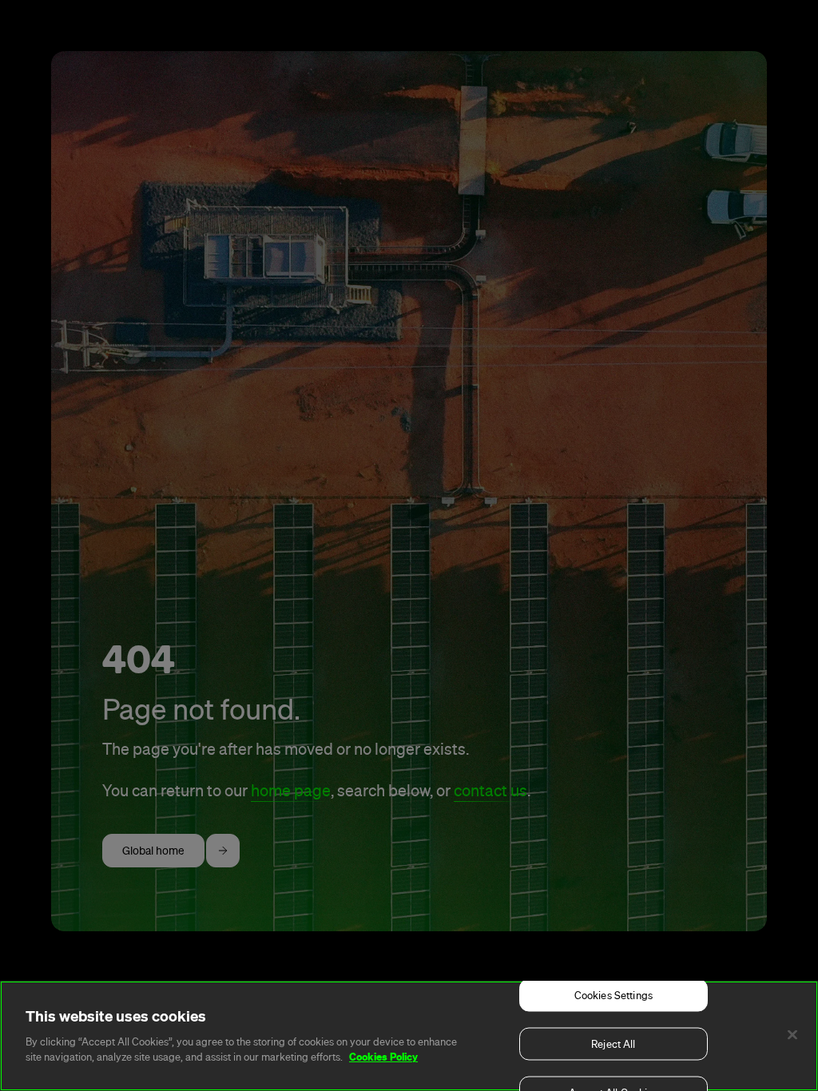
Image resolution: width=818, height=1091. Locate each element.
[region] (409, 1036)
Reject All (613, 1044)
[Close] (792, 1035)
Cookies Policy (383, 1056)
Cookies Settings (613, 996)
